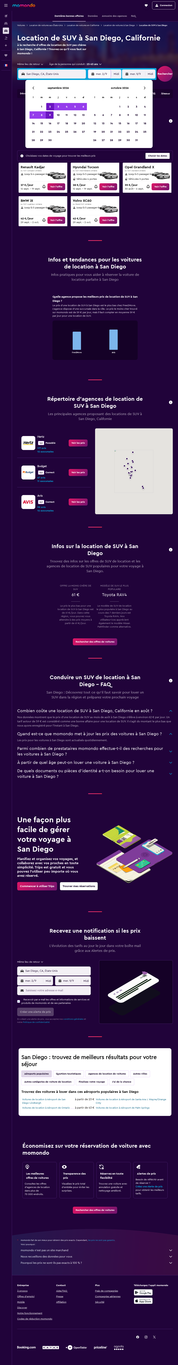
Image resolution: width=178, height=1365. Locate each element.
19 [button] (75, 123)
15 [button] (41, 123)
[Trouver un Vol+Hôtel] (5, 38)
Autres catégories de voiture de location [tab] (47, 1082)
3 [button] (58, 106)
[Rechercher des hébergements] (5, 23)
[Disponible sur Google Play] (143, 1292)
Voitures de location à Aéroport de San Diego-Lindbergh (44, 1101)
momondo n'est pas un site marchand (44, 1250)
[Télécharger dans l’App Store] (143, 1301)
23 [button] (49, 131)
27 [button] (83, 131)
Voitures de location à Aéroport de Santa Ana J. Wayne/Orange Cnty (131, 1101)
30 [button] (50, 140)
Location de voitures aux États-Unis (46, 25)
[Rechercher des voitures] (5, 30)
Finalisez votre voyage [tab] (92, 1082)
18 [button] (66, 123)
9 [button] (50, 115)
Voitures (21, 25)
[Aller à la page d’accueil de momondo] (24, 5)
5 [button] (75, 106)
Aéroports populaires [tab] (36, 1074)
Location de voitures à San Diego (119, 25)
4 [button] (66, 106)
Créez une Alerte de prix (149, 1186)
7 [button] (33, 115)
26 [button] (74, 131)
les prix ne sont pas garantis (101, 1240)
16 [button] (50, 123)
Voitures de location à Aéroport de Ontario (46, 1108)
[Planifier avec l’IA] (5, 45)
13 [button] (83, 115)
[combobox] (30, 64)
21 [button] (33, 131)
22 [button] (41, 131)
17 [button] (58, 123)
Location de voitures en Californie (83, 25)
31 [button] (136, 140)
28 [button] (33, 140)
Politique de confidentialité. (36, 1022)
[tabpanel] (95, 331)
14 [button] (33, 123)
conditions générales (73, 1019)
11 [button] (67, 115)
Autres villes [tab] (140, 1074)
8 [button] (41, 115)
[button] (6, 5)
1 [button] (41, 106)
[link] (56, 186)
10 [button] (58, 115)
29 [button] (41, 140)
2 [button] (50, 106)
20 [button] (83, 123)
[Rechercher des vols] (5, 16)
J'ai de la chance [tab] (121, 1082)
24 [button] (58, 131)
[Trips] (5, 55)
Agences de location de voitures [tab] (107, 1074)
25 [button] (66, 131)
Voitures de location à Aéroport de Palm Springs (122, 1108)
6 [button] (83, 106)
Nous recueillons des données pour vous (46, 1256)
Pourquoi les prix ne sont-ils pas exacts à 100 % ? (51, 1262)
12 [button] (75, 115)
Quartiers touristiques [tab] (68, 1074)
